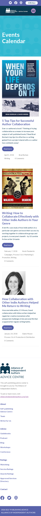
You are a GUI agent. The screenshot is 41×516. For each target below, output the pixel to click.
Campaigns (9, 255)
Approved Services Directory (8, 479)
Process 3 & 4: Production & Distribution (20, 337)
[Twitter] (10, 2)
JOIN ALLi (31, 3)
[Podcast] (21, 2)
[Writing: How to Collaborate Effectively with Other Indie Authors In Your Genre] (17, 207)
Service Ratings (6, 469)
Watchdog (4, 464)
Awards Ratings (7, 474)
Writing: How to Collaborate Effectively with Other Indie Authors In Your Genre (20, 218)
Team (2, 416)
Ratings (3, 460)
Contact (4, 489)
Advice (3, 429)
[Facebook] (15, 2)
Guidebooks (5, 433)
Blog (2, 443)
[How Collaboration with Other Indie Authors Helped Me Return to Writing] (14, 293)
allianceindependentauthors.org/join (14, 396)
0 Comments (20, 158)
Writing (7, 158)
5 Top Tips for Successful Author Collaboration (18, 122)
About (3, 404)
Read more (8, 149)
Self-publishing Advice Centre (6, 410)
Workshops (5, 447)
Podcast (3, 438)
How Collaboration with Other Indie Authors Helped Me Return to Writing (20, 302)
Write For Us (5, 421)
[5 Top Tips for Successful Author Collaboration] (20, 115)
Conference (5, 452)
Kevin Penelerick (28, 251)
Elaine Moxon (28, 334)
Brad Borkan (23, 155)
